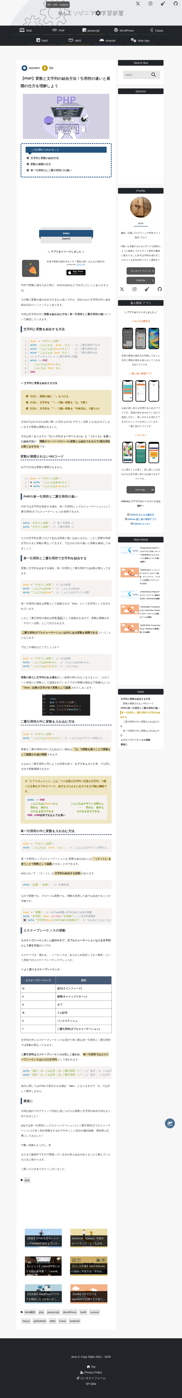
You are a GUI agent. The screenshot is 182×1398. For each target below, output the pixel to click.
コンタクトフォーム (141, 271)
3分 (51, 68)
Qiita (92, 1383)
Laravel (94, 1312)
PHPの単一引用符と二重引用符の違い (140, 708)
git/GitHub (40, 1321)
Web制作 (30, 1312)
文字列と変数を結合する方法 (135, 699)
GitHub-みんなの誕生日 (142, 514)
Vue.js (26, 1321)
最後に (124, 744)
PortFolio (140, 280)
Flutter (159, 30)
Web (29, 30)
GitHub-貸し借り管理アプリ (142, 519)
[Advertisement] (66, 201)
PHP (62, 30)
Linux (62, 1321)
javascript (94, 30)
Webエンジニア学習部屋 (91, 13)
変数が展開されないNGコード (138, 703)
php (27, 1180)
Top (92, 1366)
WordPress (127, 30)
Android (110, 40)
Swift (45, 40)
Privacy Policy (93, 1372)
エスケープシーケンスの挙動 (135, 740)
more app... (140, 489)
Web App (143, 40)
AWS (78, 40)
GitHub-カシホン (142, 524)
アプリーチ (80, 265)
